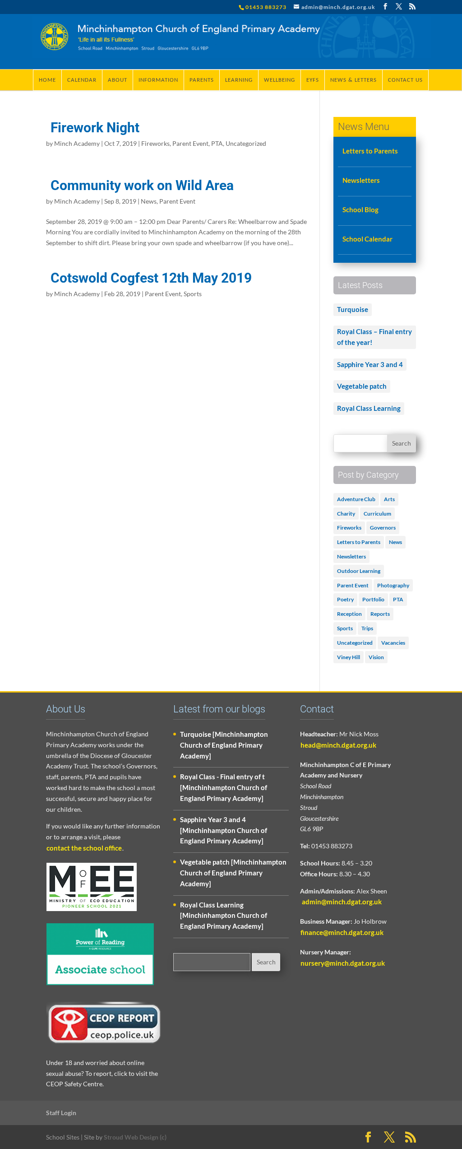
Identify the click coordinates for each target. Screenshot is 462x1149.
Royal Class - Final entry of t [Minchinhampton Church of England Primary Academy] (223, 787)
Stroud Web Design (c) (135, 1137)
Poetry (345, 599)
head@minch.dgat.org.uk (338, 745)
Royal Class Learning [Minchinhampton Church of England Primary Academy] (223, 915)
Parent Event (190, 143)
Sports (193, 294)
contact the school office (84, 848)
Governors (383, 527)
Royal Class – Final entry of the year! (374, 336)
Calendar (82, 80)
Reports (380, 613)
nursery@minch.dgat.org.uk (342, 963)
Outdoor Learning (358, 571)
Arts (389, 499)
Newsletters (361, 180)
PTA (217, 143)
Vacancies (393, 642)
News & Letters (353, 80)
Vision (376, 657)
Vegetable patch (362, 386)
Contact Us (405, 80)
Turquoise (352, 309)
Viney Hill (348, 657)
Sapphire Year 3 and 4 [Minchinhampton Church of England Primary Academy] (223, 830)
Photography (393, 585)
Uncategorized (246, 143)
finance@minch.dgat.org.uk (341, 932)
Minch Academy (77, 143)
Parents (201, 80)
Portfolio (373, 599)
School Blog (360, 209)
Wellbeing (279, 80)
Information (158, 80)
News (149, 201)
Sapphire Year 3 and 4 (370, 364)
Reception (349, 613)
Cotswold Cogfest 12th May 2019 (151, 278)
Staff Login (61, 1112)
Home (47, 80)
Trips (367, 628)
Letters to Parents (370, 151)
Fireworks (155, 143)
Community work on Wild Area (142, 185)
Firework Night (95, 127)
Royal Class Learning (369, 408)
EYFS (312, 80)
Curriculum (377, 513)
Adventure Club (356, 499)
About (117, 80)
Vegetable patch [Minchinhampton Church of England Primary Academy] (233, 873)
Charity (346, 513)
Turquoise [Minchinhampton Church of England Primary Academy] (224, 745)
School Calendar (367, 239)
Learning (239, 80)
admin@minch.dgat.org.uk (341, 902)
